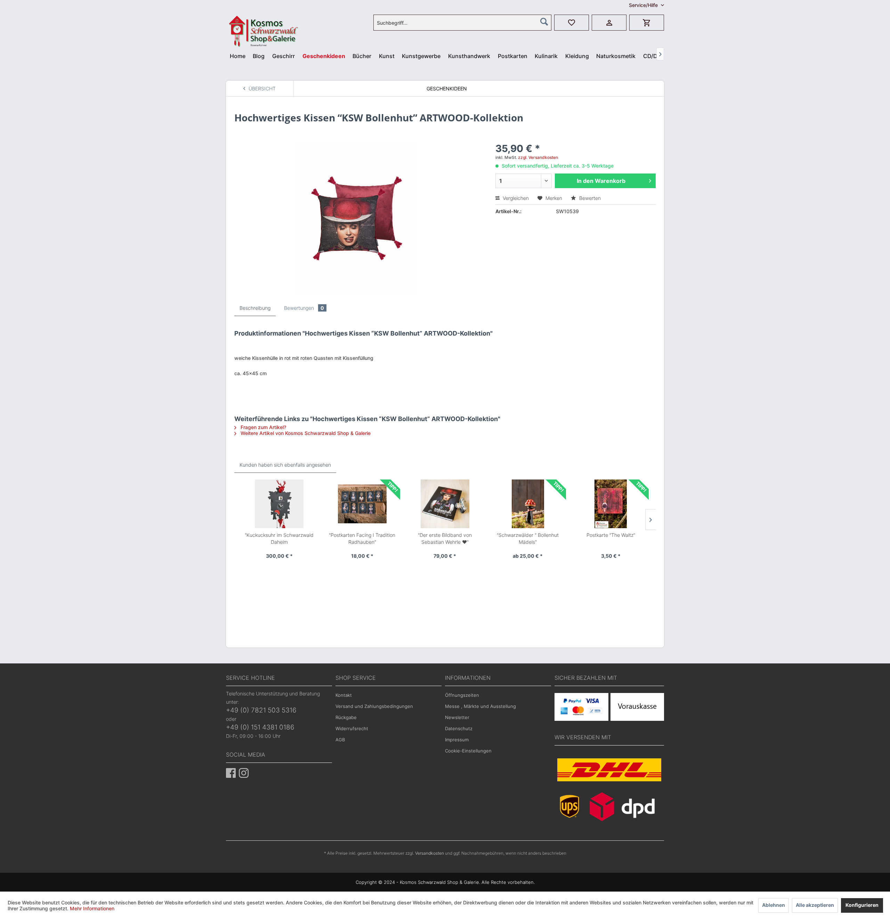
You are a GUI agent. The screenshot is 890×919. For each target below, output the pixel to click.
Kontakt (343, 695)
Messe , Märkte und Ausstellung (480, 706)
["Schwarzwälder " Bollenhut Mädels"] (528, 503)
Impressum (457, 739)
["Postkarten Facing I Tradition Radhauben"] (362, 503)
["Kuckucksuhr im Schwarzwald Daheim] (279, 503)
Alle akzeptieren (815, 905)
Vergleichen (515, 198)
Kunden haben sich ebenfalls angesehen (285, 465)
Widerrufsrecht (351, 728)
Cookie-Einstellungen (468, 750)
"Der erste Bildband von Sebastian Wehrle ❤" (445, 538)
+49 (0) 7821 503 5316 (261, 710)
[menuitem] (462, 23)
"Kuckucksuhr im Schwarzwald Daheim (279, 538)
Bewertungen (304, 308)
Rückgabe (346, 717)
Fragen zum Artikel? (262, 427)
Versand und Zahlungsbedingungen (374, 706)
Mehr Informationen (92, 908)
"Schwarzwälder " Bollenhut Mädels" (528, 538)
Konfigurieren (862, 905)
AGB (340, 739)
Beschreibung (255, 308)
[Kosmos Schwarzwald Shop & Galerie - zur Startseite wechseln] (245, 19)
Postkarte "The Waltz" (610, 535)
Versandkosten (429, 853)
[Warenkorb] (646, 23)
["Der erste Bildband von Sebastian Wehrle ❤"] (445, 503)
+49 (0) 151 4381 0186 (260, 727)
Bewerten (589, 198)
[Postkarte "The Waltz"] (611, 503)
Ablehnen (773, 905)
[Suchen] (544, 22)
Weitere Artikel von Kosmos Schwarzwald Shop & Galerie (305, 433)
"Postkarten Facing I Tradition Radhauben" (362, 538)
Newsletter (457, 717)
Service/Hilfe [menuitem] (644, 5)
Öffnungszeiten (462, 695)
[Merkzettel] (571, 23)
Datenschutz (458, 728)
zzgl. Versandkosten (538, 157)
